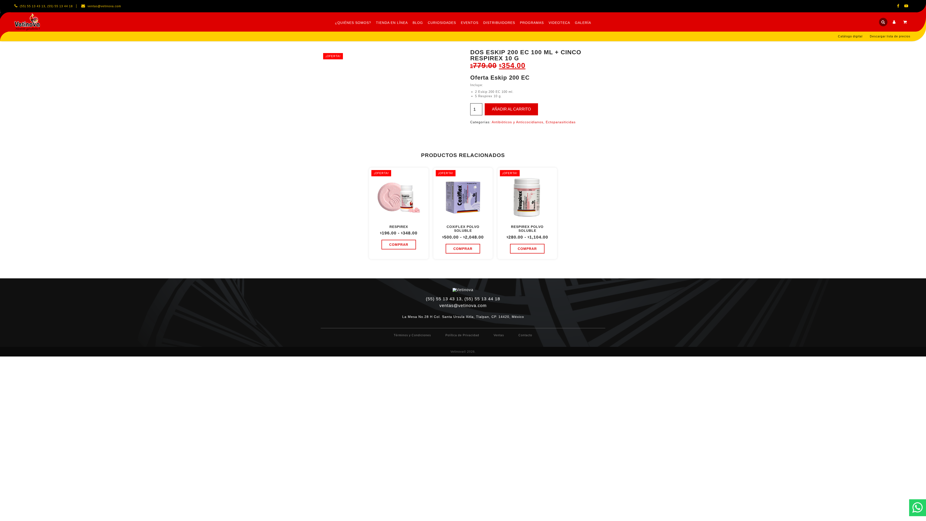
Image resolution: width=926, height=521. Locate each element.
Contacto (525, 335)
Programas (532, 23)
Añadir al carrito (511, 109)
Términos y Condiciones (412, 335)
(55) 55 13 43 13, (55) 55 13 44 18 (463, 298)
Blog (418, 23)
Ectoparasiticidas (561, 122)
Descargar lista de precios (890, 36)
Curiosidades (442, 23)
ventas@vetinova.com (463, 305)
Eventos (469, 23)
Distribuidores (499, 23)
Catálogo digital (850, 36)
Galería (583, 23)
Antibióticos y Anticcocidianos (517, 122)
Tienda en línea (392, 23)
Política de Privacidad (462, 335)
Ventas (499, 335)
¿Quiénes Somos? (353, 23)
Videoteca (559, 23)
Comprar (398, 245)
